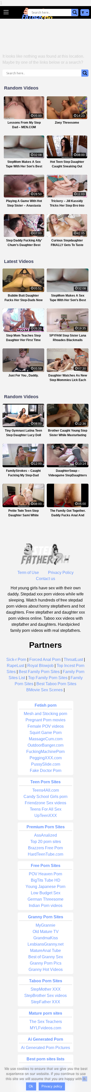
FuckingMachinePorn (45, 751)
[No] (84, 1078)
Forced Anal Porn (45, 659)
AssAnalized (45, 835)
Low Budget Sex (45, 893)
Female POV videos (46, 726)
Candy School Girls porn (45, 796)
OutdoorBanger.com (45, 745)
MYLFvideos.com (45, 1028)
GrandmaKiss (45, 938)
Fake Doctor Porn (45, 770)
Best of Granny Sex (45, 957)
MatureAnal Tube (45, 950)
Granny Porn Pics (45, 963)
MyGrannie (45, 925)
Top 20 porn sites (45, 841)
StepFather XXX (45, 1002)
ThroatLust (73, 659)
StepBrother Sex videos (45, 995)
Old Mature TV (46, 931)
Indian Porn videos (45, 905)
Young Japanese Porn (45, 886)
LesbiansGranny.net (45, 944)
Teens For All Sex (45, 809)
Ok (31, 1086)
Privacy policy (51, 1086)
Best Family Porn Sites (39, 672)
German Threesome (45, 899)
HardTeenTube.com (45, 854)
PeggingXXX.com (46, 758)
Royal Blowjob (40, 665)
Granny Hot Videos (46, 969)
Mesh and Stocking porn (45, 713)
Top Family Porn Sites (47, 678)
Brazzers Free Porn (45, 848)
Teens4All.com (45, 790)
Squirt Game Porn (46, 732)
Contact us (45, 578)
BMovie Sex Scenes (44, 690)
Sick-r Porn (16, 659)
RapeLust (15, 665)
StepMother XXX (46, 989)
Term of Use (28, 572)
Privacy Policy (61, 572)
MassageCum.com (45, 739)
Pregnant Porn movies (45, 720)
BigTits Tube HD (45, 880)
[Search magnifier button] (74, 12)
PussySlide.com (45, 764)
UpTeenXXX (45, 815)
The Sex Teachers (45, 1021)
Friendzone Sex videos (45, 803)
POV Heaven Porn (45, 874)
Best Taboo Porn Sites (56, 684)
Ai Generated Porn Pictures (45, 1047)
